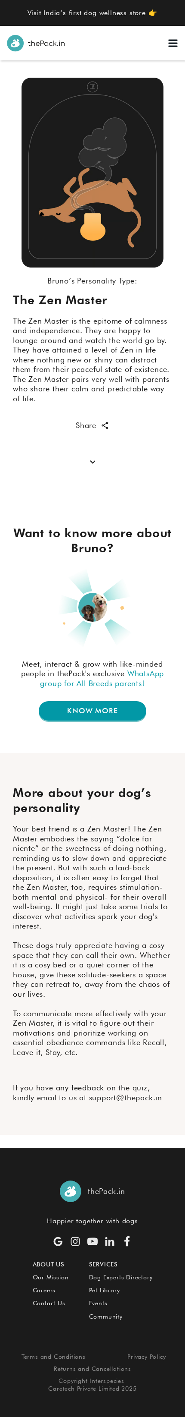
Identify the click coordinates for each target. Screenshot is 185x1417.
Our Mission (51, 1277)
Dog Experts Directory (121, 1277)
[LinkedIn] (110, 1241)
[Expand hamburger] (173, 43)
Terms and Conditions (54, 1356)
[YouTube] (92, 1241)
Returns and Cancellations (92, 1368)
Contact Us (49, 1303)
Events (98, 1303)
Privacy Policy (146, 1356)
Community (106, 1316)
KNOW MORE (92, 710)
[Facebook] (127, 1241)
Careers (44, 1290)
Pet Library (104, 1290)
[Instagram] (75, 1241)
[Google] (58, 1241)
